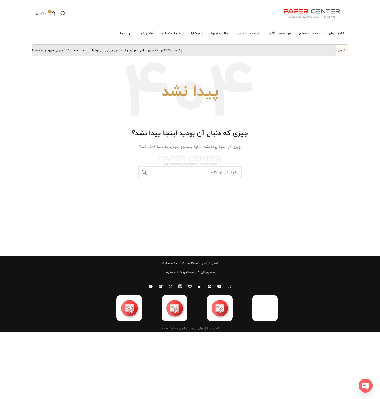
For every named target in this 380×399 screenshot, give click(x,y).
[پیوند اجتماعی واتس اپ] (170, 286)
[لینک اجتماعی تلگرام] (151, 286)
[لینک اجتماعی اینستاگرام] (229, 286)
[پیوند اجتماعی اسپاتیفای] (190, 286)
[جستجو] (63, 13)
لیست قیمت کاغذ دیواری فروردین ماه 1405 (62, 50)
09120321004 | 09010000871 (180, 263)
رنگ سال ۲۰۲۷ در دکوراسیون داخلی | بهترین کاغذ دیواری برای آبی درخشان (139, 50)
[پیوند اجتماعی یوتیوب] (219, 286)
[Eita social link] (180, 286)
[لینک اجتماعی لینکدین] (200, 286)
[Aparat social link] (160, 286)
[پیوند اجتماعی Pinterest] (210, 286)
